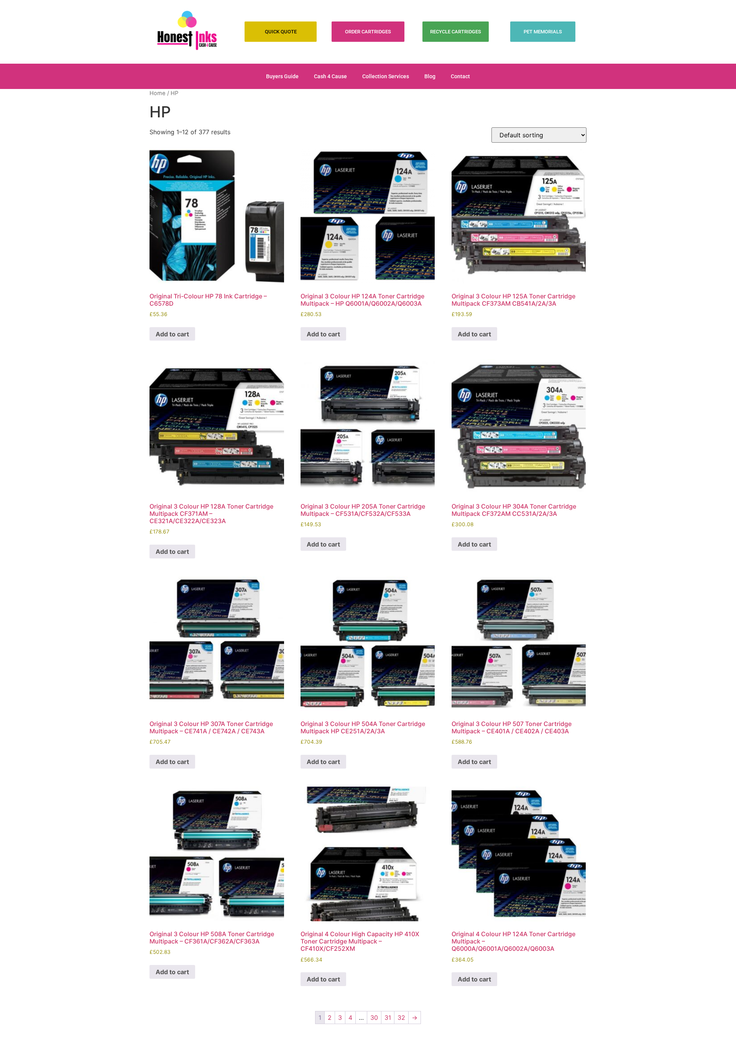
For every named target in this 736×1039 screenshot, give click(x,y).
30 (374, 1017)
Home (158, 93)
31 (387, 1017)
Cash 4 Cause (330, 76)
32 (401, 1017)
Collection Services (385, 76)
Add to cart (172, 334)
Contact (460, 76)
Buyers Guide (282, 76)
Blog (429, 76)
